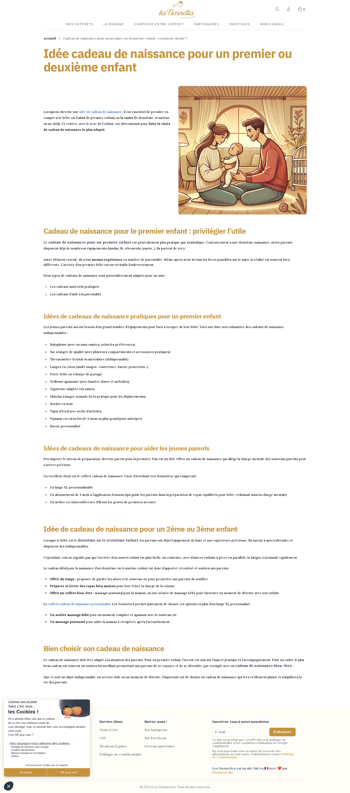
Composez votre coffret (159, 24)
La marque (114, 24)
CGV (103, 738)
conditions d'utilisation (256, 743)
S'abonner (282, 731)
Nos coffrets (79, 24)
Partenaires (206, 24)
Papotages (239, 24)
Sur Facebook (155, 738)
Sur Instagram (155, 730)
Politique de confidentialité (121, 754)
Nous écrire (109, 730)
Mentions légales (113, 746)
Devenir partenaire (159, 746)
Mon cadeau (272, 24)
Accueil (50, 38)
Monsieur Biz (222, 772)
